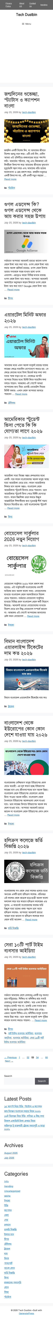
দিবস (6, 1258)
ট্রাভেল (11, 706)
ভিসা (10, 516)
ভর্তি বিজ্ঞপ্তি (13, 928)
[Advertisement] (26, 56)
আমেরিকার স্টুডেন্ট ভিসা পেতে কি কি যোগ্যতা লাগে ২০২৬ (23, 425)
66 (46, 1057)
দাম (6, 1253)
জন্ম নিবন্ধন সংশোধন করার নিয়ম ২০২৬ (22, 1111)
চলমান (7, 1224)
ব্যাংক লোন (9, 1268)
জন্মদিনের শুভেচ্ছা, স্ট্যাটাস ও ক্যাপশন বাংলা (22, 100)
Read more (10, 179)
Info (6, 1181)
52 (28, 1057)
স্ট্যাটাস (11, 187)
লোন (6, 1287)
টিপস (10, 298)
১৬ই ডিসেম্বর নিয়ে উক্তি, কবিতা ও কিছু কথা (24, 1116)
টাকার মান (9, 1234)
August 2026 (11, 1153)
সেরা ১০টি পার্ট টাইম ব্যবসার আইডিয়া (23, 948)
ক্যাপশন (8, 1210)
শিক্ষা (6, 1292)
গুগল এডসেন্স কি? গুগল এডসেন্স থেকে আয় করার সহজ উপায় (25, 210)
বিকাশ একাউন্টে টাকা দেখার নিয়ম (19, 1120)
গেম (6, 1219)
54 (37, 1057)
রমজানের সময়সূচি (12, 1282)
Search (8, 1076)
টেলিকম (11, 402)
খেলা (6, 1215)
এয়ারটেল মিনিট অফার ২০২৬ (25, 318)
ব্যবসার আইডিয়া (21, 1037)
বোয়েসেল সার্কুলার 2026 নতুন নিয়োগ (21, 536)
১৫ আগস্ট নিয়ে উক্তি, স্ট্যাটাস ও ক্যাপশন (23, 1106)
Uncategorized (12, 1191)
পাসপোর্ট (8, 1263)
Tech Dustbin (26, 14)
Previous (10, 1057)
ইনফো (11, 624)
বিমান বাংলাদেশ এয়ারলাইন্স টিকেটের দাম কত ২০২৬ (23, 647)
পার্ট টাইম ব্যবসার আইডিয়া (20, 1033)
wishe (7, 1195)
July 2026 (9, 1157)
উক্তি (6, 1205)
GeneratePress (26, 1313)
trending (44, 5)
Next (9, 1061)
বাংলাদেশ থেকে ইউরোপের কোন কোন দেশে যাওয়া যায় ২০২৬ (25, 729)
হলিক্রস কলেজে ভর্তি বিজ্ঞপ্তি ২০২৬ (23, 843)
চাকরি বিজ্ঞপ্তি (10, 1229)
